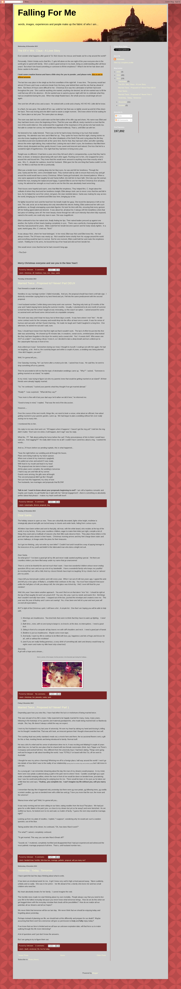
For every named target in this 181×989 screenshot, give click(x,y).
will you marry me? (78, 860)
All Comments (122, 120)
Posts (119, 116)
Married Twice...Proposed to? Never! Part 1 (43, 707)
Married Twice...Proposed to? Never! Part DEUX (46, 283)
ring (48, 505)
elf (33, 273)
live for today (45, 949)
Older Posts (101, 955)
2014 (119, 75)
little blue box (45, 860)
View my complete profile (123, 63)
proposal (43, 505)
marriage (54, 860)
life (38, 949)
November (123, 102)
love (44, 273)
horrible (37, 860)
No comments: (40, 694)
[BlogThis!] (51, 270)
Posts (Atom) (34, 959)
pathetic (61, 860)
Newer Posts (23, 955)
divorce (36, 505)
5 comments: (40, 270)
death (26, 949)
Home (62, 955)
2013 (119, 78)
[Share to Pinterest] (58, 270)
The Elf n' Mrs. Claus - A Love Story (39, 50)
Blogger (95, 973)
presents (39, 697)
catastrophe (29, 505)
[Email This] (49, 270)
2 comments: (40, 946)
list (34, 697)
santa (58, 273)
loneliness (38, 273)
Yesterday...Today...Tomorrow (35, 870)
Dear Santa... (26, 515)
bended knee (29, 860)
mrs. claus (51, 273)
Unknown (120, 59)
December (123, 81)
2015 (119, 72)
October (122, 105)
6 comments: (40, 502)
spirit (49, 697)
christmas (28, 273)
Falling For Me (47, 12)
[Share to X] (54, 270)
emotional (32, 949)
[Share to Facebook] (56, 270)
